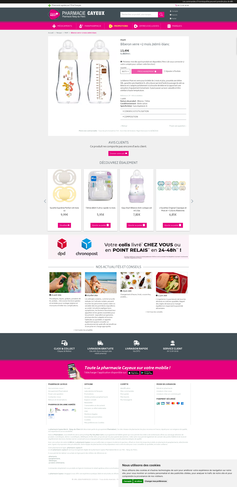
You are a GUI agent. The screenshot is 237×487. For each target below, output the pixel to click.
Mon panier (124, 394)
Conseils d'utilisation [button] (136, 111)
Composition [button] (131, 117)
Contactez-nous (54, 397)
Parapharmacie (92, 26)
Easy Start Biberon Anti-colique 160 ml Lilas (137, 209)
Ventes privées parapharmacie (96, 397)
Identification (125, 389)
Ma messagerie (126, 400)
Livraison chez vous (164, 391)
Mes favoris (124, 397)
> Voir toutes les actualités (83, 330)
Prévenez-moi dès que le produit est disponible (141, 61)
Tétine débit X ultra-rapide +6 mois (100, 208)
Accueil (51, 33)
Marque (59, 33)
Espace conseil (90, 400)
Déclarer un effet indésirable (95, 408)
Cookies (87, 420)
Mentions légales (91, 414)
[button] (125, 71)
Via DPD (136, 349)
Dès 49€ (100, 351)
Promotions (121, 26)
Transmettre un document (94, 406)
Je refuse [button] (138, 481)
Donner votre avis (117, 153)
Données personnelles (93, 417)
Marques (177, 26)
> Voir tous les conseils (154, 312)
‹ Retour (123, 126)
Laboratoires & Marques (93, 391)
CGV (86, 411)
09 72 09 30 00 (172, 349)
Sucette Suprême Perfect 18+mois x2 (64, 209)
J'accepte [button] (127, 481)
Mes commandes (127, 391)
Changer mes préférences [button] (156, 481)
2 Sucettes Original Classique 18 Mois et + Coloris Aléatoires (172, 209)
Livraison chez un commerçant (169, 394)
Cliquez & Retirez (64, 349)
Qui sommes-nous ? (56, 389)
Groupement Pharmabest (58, 391)
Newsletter (88, 403)
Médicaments (64, 26)
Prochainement (146, 71)
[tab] (153, 111)
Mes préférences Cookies (94, 423)
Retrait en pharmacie (164, 389)
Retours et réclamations (57, 400)
